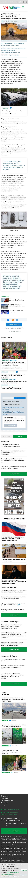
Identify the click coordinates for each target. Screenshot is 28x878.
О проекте (4, 796)
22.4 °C (9, 2)
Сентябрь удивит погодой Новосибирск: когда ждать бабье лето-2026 (12, 752)
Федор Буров (14, 21)
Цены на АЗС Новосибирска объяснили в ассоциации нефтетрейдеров (14, 725)
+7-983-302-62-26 (9, 855)
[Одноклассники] (13, 320)
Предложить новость (14, 324)
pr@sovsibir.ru (22, 854)
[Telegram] (17, 320)
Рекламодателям (7, 801)
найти (20, 436)
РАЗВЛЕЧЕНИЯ (13, 360)
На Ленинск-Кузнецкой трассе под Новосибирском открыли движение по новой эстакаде (13, 699)
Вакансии (4, 803)
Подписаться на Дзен (10, 425)
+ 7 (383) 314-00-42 (16, 851)
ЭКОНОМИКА (5, 745)
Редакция (4, 798)
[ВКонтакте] (8, 320)
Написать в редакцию (14, 831)
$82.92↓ (14, 2)
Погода (3, 805)
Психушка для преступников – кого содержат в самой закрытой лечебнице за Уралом (13, 412)
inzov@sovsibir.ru (12, 852)
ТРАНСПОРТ (5, 720)
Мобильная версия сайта (9, 815)
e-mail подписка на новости (11, 809)
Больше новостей (14, 473)
